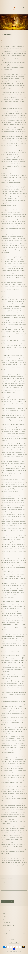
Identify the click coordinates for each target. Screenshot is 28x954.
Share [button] (3, 40)
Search (4, 913)
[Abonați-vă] (24, 933)
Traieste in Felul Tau (12, 951)
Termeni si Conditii (6, 922)
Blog (3, 919)
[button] (1, 7)
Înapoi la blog (14, 871)
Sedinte (4, 916)
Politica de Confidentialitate (8, 925)
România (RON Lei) (13, 942)
